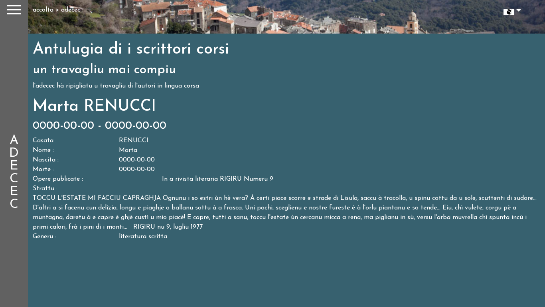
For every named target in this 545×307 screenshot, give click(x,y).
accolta (43, 10)
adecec (70, 10)
